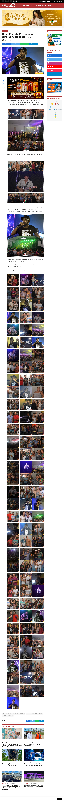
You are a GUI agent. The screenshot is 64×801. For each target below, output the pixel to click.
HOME (23, 5)
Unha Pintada (10, 715)
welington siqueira (9, 40)
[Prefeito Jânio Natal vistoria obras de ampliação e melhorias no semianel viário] (34, 733)
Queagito (4, 715)
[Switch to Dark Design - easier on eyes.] (59, 5)
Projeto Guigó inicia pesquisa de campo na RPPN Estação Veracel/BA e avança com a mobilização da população (11, 766)
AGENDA (35, 5)
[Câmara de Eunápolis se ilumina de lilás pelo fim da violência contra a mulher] (34, 776)
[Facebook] (3, 80)
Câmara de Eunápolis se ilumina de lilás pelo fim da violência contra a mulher (33, 787)
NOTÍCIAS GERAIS (42, 5)
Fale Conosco (49, 1)
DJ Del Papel (16, 713)
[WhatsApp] (3, 86)
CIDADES (49, 5)
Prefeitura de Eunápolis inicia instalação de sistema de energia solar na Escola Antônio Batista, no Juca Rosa (11, 787)
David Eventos (9, 713)
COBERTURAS (29, 5)
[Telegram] (3, 90)
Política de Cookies (42, 1)
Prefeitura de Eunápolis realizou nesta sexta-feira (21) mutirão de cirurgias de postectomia (33, 765)
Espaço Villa (22, 713)
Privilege (40, 713)
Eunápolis (28, 713)
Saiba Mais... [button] (53, 798)
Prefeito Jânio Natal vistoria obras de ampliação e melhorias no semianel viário (33, 744)
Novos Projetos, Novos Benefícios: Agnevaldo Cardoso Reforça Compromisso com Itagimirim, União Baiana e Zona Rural (12, 745)
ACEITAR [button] (59, 798)
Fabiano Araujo (34, 713)
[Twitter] (3, 83)
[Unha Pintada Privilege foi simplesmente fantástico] (23, 60)
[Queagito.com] (8, 5)
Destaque (26, 783)
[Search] (61, 5)
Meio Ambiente (5, 762)
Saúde (25, 762)
